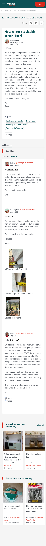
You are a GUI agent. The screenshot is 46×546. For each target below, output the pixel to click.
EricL (5, 517)
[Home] (3, 18)
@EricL (10, 216)
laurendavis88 (9, 463)
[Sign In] (40, 4)
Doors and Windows (14, 128)
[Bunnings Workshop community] (11, 4)
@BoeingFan (12, 169)
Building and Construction (17, 124)
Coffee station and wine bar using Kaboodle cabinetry (12, 457)
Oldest (13, 156)
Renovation (31, 121)
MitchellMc (30, 517)
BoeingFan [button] (14, 40)
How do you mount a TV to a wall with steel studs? (34, 508)
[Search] (2, 10)
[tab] (7, 145)
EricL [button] (12, 163)
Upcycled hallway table (34, 455)
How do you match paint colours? (12, 507)
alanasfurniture (31, 463)
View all (40, 425)
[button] (7, 41)
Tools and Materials (14, 121)
